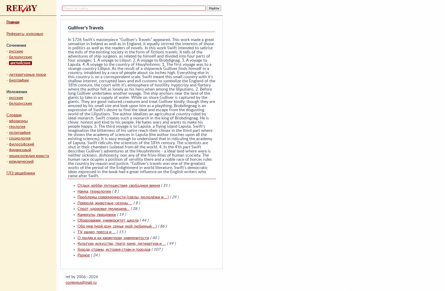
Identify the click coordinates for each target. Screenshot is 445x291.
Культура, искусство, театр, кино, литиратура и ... (122, 244)
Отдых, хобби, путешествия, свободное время (119, 186)
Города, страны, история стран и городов (114, 250)
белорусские (20, 57)
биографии (19, 80)
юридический (21, 162)
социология (19, 138)
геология (17, 127)
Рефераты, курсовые (24, 34)
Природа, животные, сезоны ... (105, 203)
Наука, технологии (94, 191)
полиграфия (19, 133)
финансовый (20, 150)
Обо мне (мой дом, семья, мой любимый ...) (117, 226)
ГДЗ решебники (20, 173)
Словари (14, 115)
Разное (84, 255)
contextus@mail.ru (81, 283)
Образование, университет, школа (108, 220)
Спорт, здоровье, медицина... (104, 209)
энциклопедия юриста (29, 156)
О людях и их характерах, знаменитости (113, 238)
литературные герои (27, 75)
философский (21, 144)
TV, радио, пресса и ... (97, 232)
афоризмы (18, 121)
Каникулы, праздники (97, 215)
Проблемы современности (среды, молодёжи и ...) (123, 197)
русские (16, 51)
